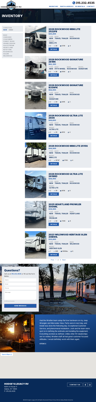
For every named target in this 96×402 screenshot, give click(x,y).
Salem (6, 54)
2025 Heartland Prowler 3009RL (65, 205)
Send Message (20, 306)
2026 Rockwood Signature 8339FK (66, 86)
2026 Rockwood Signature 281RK (66, 60)
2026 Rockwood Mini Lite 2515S (68, 146)
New (5, 30)
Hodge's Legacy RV (16, 383)
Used (11, 30)
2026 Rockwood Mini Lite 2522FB (64, 30)
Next (64, 260)
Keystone (7, 50)
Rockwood (8, 52)
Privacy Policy (52, 400)
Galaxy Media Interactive (67, 400)
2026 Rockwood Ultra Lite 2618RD (66, 175)
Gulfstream (8, 45)
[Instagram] (90, 385)
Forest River (8, 41)
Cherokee (7, 37)
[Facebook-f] (85, 385)
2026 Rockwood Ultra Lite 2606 (66, 116)
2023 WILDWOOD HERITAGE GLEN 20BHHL (68, 235)
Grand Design (9, 43)
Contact (91, 6)
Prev (52, 260)
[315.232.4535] (73, 2)
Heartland (8, 47)
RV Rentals (80, 6)
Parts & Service (67, 6)
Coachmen (7, 39)
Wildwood (7, 56)
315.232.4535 (85, 3)
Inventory (53, 6)
